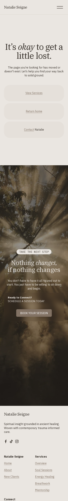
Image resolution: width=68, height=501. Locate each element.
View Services (34, 93)
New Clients (11, 476)
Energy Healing (44, 476)
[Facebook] (5, 441)
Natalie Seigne (15, 7)
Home (8, 463)
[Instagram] (17, 441)
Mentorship (42, 490)
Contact (29, 129)
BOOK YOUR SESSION (34, 313)
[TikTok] (11, 441)
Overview (41, 463)
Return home (34, 111)
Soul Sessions (43, 470)
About (8, 470)
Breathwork (42, 483)
